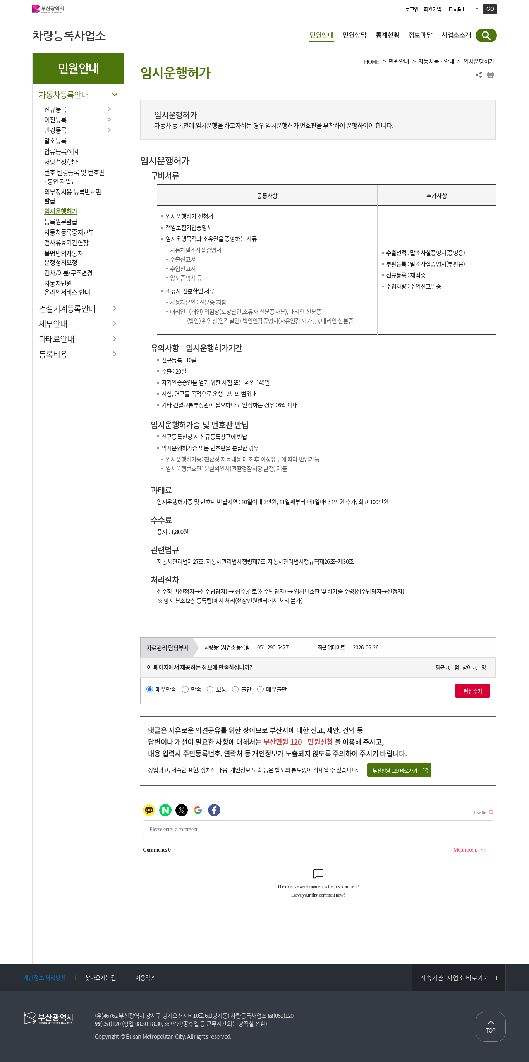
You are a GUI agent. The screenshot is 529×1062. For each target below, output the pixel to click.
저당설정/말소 (61, 162)
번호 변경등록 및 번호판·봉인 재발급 (74, 177)
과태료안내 (56, 339)
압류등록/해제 (61, 151)
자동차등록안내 (63, 95)
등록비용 (53, 354)
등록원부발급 (60, 221)
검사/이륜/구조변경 (68, 272)
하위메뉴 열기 (109, 109)
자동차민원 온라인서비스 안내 (67, 288)
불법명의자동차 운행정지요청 (63, 258)
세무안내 (53, 324)
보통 (221, 689)
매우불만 (276, 689)
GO (490, 9)
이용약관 (145, 977)
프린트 (490, 75)
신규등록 (55, 109)
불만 (246, 689)
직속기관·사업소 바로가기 (454, 977)
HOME (372, 62)
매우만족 (165, 689)
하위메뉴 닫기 (114, 94)
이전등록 (55, 119)
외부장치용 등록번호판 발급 (72, 196)
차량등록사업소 (68, 35)
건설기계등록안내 (67, 309)
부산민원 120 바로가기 (395, 770)
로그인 (411, 9)
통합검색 (486, 35)
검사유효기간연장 (66, 242)
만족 (196, 689)
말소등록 (55, 140)
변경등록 (55, 130)
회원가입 (432, 9)
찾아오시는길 (100, 977)
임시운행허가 (60, 211)
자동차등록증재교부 (69, 232)
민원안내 (398, 61)
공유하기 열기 (478, 75)
